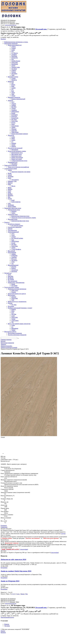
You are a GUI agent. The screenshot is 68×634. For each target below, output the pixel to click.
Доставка (7, 626)
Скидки (63, 533)
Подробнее (4, 567)
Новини (6, 624)
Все (27, 594)
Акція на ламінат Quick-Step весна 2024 (16, 571)
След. (18, 594)
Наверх (3, 631)
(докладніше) (55, 552)
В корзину (4, 525)
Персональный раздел (7, 617)
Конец (23, 594)
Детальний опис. (41, 29)
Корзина (3, 39)
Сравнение (4, 527)
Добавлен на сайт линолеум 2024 (13, 559)
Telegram (12, 23)
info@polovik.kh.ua (10, 25)
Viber (17, 23)
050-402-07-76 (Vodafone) (8, 20)
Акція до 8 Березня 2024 (10, 581)
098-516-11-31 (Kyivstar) (8, 22)
